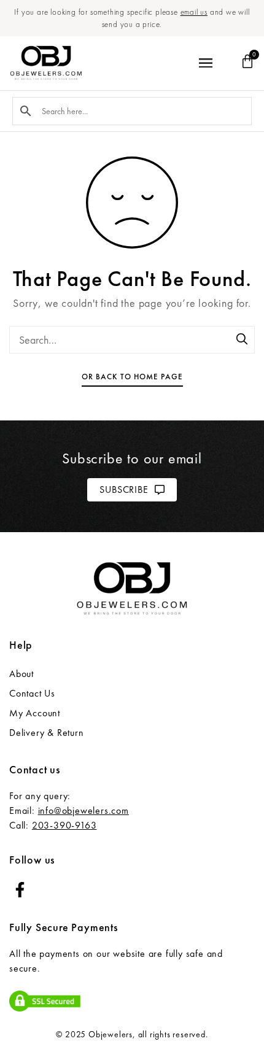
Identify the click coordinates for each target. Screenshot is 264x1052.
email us (194, 12)
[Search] (242, 340)
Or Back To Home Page (132, 376)
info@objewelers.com (83, 810)
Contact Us (32, 693)
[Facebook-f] (20, 889)
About (21, 673)
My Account (34, 712)
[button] (205, 63)
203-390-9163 (64, 825)
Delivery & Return (46, 732)
